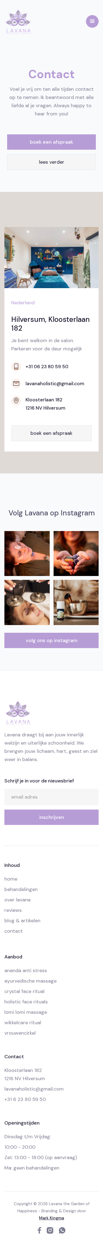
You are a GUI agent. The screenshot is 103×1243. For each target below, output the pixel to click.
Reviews (13, 910)
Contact (13, 931)
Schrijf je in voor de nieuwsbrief (39, 781)
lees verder (51, 162)
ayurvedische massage (30, 981)
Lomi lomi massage (25, 1012)
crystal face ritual (24, 991)
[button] (92, 21)
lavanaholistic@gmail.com (34, 1089)
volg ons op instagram (51, 640)
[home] (18, 21)
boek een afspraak (51, 142)
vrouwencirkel (20, 1033)
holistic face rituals (26, 1001)
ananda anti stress (25, 970)
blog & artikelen (22, 920)
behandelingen (21, 889)
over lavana (17, 899)
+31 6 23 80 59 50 (25, 1099)
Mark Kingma (51, 1218)
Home (10, 879)
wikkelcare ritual (22, 1022)
